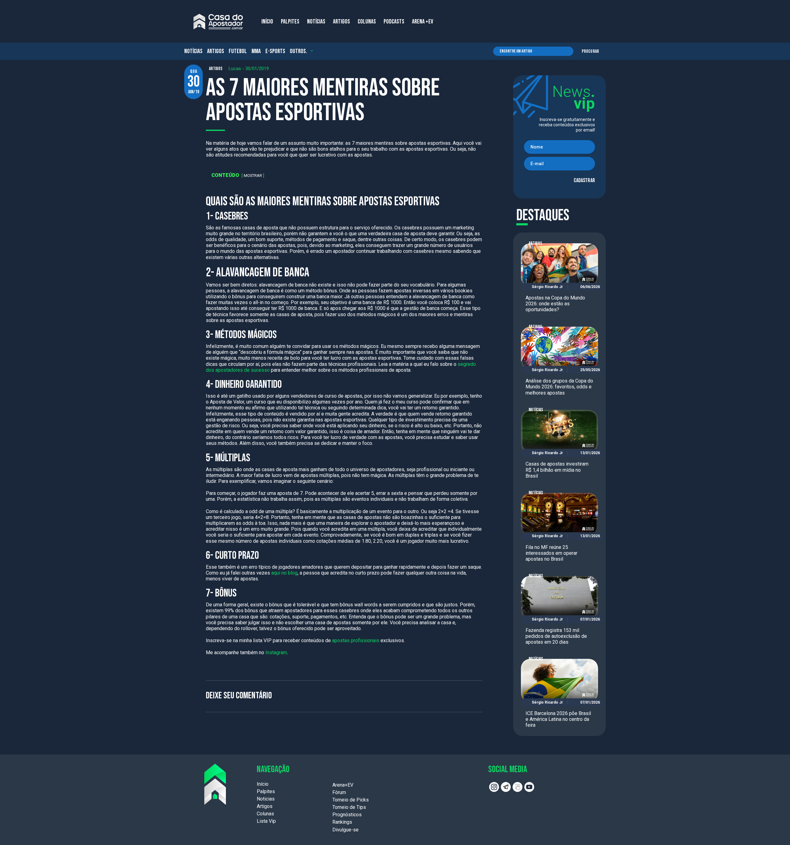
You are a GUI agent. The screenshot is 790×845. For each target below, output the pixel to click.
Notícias (193, 51)
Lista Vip (266, 821)
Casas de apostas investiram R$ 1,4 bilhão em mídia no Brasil (557, 470)
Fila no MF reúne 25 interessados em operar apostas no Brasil (551, 553)
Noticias (266, 799)
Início (262, 784)
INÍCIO (267, 21)
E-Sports (275, 51)
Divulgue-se (345, 830)
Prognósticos (347, 815)
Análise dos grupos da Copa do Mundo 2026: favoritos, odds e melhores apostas (559, 386)
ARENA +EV (422, 21)
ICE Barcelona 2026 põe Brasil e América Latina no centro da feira (558, 719)
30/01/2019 (257, 68)
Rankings (342, 822)
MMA (256, 51)
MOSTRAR (253, 175)
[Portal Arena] (218, 21)
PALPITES (290, 21)
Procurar (590, 51)
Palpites (266, 791)
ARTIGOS (341, 21)
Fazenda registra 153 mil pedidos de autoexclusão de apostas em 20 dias (556, 636)
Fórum (339, 792)
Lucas (235, 68)
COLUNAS (367, 21)
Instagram (276, 652)
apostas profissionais (355, 640)
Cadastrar (584, 180)
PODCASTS (394, 21)
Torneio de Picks (350, 800)
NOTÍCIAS (316, 21)
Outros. (298, 51)
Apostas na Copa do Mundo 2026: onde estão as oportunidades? (555, 303)
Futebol (238, 51)
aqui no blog (284, 573)
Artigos (215, 51)
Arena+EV (342, 785)
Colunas (265, 814)
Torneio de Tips (349, 807)
